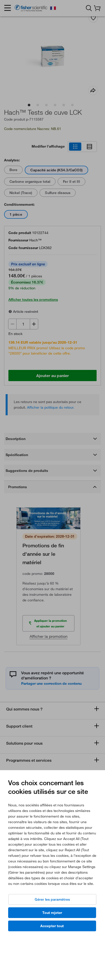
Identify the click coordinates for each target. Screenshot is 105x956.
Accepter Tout (52, 926)
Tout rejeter (52, 912)
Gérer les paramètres (52, 899)
